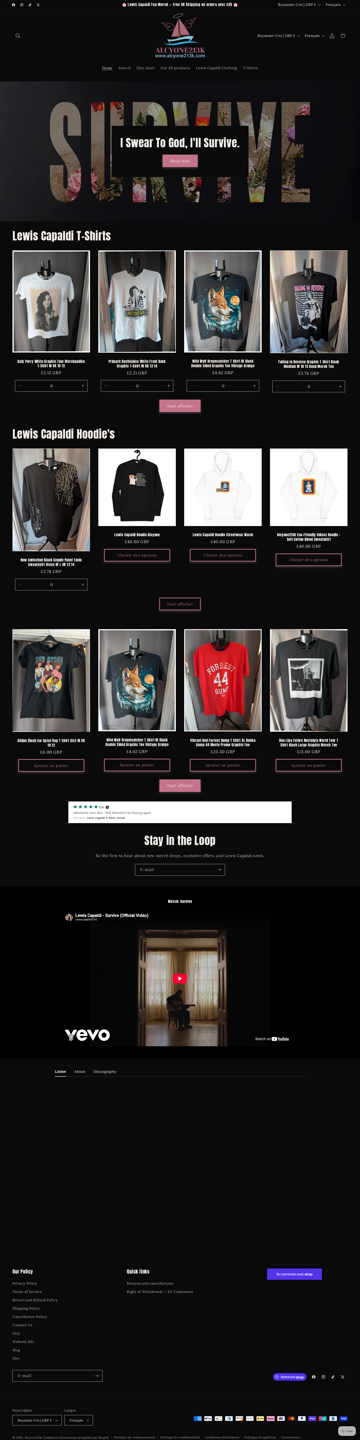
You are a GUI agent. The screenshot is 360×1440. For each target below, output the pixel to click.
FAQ (16, 1333)
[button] (18, 35)
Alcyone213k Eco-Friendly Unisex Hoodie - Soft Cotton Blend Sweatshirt (308, 537)
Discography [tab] (105, 1072)
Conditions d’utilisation (222, 1437)
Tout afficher (180, 406)
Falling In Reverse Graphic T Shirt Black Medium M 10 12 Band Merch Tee (308, 364)
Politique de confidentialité (180, 1437)
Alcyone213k (33, 1437)
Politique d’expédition (260, 1437)
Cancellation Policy (29, 1316)
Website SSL (23, 1341)
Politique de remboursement (134, 1437)
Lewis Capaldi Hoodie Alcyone (137, 535)
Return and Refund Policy (35, 1300)
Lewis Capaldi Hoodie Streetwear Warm (223, 535)
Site (16, 1358)
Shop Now (180, 161)
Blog (16, 1350)
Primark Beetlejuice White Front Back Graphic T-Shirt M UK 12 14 (137, 363)
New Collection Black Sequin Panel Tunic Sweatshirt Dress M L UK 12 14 (51, 562)
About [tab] (79, 1072)
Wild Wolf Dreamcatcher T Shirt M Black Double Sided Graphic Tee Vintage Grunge (222, 363)
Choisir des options (137, 555)
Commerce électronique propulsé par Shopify (76, 1437)
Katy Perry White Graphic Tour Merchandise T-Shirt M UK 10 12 (51, 363)
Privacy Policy (24, 1283)
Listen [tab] (60, 1072)
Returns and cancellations (150, 1283)
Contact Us (22, 1325)
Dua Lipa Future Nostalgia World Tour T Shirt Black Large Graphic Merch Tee (308, 742)
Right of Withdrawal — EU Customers (160, 1291)
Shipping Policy (26, 1308)
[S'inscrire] (219, 870)
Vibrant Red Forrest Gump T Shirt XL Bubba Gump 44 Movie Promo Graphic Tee (223, 742)
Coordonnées (290, 1437)
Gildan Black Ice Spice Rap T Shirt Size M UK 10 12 (51, 743)
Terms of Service (27, 1291)
